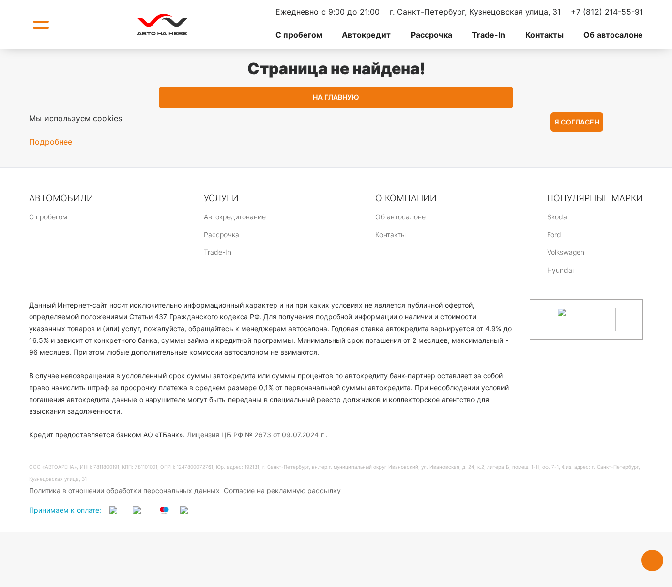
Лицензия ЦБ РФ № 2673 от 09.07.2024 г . (257, 435)
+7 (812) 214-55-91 (607, 11)
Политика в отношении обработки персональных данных (124, 490)
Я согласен (576, 122)
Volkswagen (565, 252)
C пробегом (298, 35)
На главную (336, 97)
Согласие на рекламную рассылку (282, 490)
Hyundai (560, 270)
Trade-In (488, 35)
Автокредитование (235, 217)
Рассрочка (431, 35)
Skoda (557, 217)
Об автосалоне (613, 35)
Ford (554, 234)
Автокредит (366, 35)
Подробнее (50, 142)
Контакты (544, 35)
